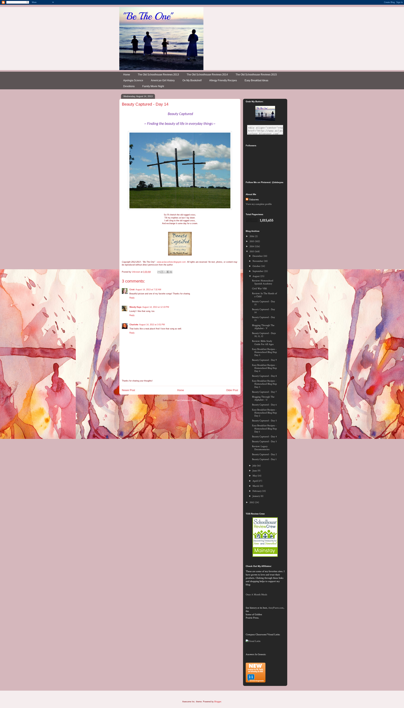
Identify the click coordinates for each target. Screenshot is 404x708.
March (256, 486)
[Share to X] (164, 272)
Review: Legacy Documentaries (261, 448)
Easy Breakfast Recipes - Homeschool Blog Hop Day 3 (264, 384)
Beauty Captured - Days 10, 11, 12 (264, 335)
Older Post (232, 390)
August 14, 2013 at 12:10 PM (155, 307)
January (256, 496)
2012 (252, 502)
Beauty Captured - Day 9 (264, 360)
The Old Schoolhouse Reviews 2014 (207, 74)
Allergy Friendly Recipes (223, 80)
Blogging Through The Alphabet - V (263, 327)
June (255, 470)
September (258, 271)
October (256, 266)
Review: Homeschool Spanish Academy (262, 282)
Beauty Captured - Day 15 (263, 303)
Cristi (132, 289)
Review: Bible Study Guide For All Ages (263, 342)
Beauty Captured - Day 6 (264, 404)
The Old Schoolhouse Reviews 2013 (158, 74)
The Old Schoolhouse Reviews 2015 (256, 74)
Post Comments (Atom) (186, 400)
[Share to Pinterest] (170, 272)
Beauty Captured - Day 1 (264, 459)
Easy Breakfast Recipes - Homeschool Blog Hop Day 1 (264, 428)
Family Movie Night (153, 86)
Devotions (129, 86)
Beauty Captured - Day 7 (264, 392)
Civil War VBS (259, 288)
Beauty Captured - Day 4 (264, 436)
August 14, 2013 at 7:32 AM (148, 289)
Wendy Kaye (135, 307)
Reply (132, 298)
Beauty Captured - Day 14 (263, 311)
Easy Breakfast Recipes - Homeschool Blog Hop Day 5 (264, 352)
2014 (252, 246)
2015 (252, 241)
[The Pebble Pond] (180, 256)
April (255, 481)
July (254, 465)
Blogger (217, 701)
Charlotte (133, 324)
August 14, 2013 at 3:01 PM (152, 324)
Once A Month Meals (256, 594)
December (257, 256)
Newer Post (128, 390)
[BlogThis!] (161, 272)
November (258, 261)
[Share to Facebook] (167, 272)
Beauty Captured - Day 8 (264, 376)
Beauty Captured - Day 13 (263, 319)
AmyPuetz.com (276, 608)
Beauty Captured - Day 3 (264, 441)
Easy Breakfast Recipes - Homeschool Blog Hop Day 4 (264, 368)
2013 (252, 251)
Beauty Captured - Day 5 (264, 420)
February (257, 491)
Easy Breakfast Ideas (256, 80)
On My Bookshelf (192, 80)
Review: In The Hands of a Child (264, 295)
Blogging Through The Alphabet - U (263, 398)
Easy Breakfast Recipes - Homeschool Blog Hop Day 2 (264, 412)
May (255, 475)
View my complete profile (259, 204)
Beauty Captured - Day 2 (264, 454)
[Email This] (158, 272)
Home (126, 74)
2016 (252, 236)
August (256, 276)
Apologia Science (133, 80)
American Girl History (163, 80)
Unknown (254, 199)
